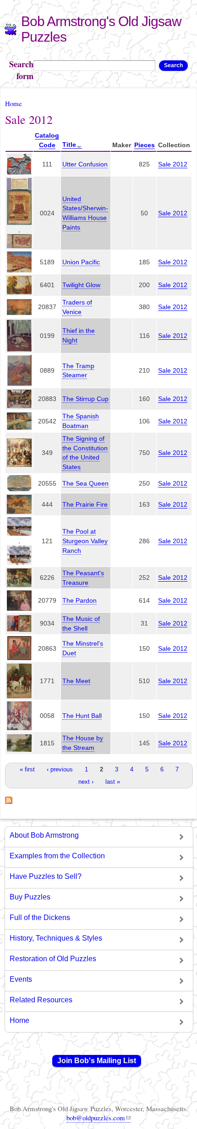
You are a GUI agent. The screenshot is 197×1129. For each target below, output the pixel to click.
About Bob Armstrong (44, 835)
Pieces (144, 145)
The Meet (76, 681)
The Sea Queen (85, 483)
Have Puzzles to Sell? (46, 876)
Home (13, 103)
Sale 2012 (172, 164)
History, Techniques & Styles (56, 938)
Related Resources (41, 1000)
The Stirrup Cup (85, 398)
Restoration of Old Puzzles (53, 959)
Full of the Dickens (40, 917)
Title (69, 144)
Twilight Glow (81, 285)
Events (21, 979)
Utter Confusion (85, 164)
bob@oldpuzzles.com (95, 1117)
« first (27, 769)
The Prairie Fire (85, 504)
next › (85, 781)
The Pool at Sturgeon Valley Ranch (85, 541)
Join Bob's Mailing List (96, 1061)
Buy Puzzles (30, 897)
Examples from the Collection (57, 856)
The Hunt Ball (82, 715)
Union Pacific (81, 262)
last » (112, 781)
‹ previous (60, 769)
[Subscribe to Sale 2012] (8, 799)
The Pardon (79, 600)
